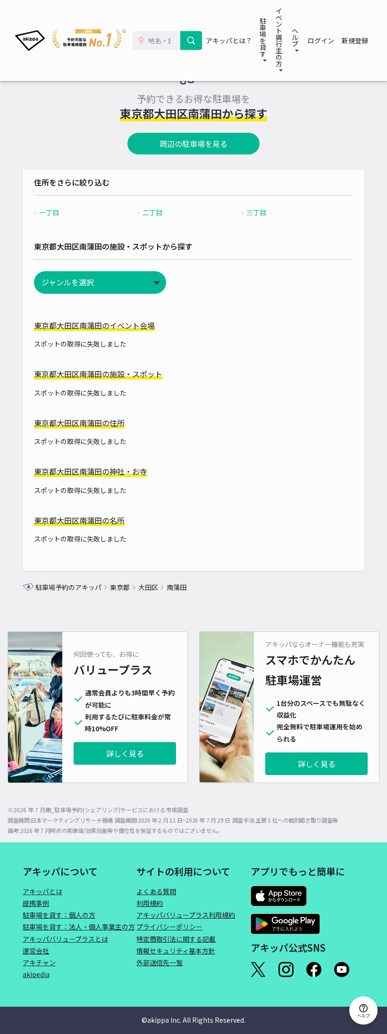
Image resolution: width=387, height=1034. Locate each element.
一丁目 (49, 212)
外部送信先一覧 (159, 962)
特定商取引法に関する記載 (176, 939)
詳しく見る (125, 753)
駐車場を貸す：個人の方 (59, 915)
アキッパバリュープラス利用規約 (185, 915)
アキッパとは (42, 891)
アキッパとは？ (229, 40)
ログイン (321, 40)
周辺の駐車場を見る (193, 143)
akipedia (36, 974)
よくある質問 (156, 891)
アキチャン (39, 962)
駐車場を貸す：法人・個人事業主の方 (79, 926)
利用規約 (149, 903)
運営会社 (36, 950)
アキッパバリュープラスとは (65, 939)
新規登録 (355, 40)
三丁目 (256, 212)
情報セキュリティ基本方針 (175, 950)
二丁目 (152, 212)
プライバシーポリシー (169, 926)
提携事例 (36, 903)
